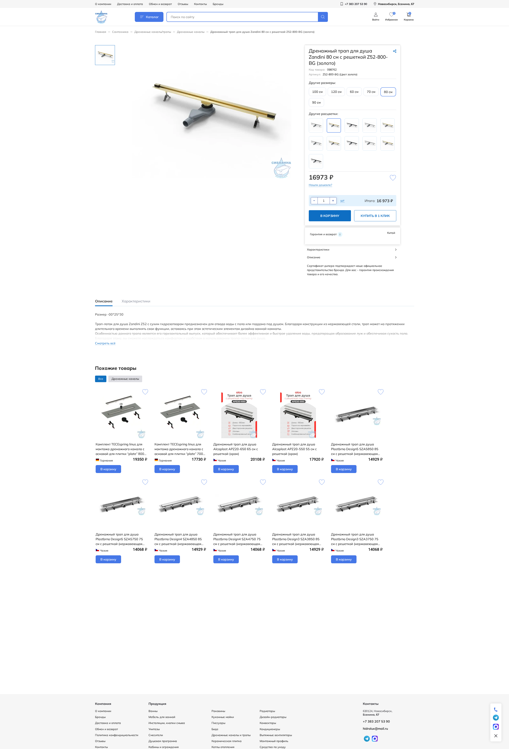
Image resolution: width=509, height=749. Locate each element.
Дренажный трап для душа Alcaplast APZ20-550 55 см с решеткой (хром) (294, 449)
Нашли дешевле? (320, 185)
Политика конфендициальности (116, 735)
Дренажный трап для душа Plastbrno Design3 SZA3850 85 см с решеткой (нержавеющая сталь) (296, 539)
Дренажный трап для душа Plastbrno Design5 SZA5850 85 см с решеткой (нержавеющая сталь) (354, 449)
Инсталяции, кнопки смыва (167, 723)
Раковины (218, 711)
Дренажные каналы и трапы (231, 735)
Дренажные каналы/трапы (152, 32)
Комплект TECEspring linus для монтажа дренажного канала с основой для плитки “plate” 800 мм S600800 (120, 449)
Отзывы (183, 4)
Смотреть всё (105, 343)
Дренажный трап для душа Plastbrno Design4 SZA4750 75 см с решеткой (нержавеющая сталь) (237, 539)
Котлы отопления (223, 747)
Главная (100, 32)
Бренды (218, 4)
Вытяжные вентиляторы (276, 735)
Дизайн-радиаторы (273, 717)
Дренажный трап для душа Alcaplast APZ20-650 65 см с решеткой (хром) (235, 449)
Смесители (156, 735)
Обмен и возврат (160, 4)
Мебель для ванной (162, 717)
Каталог (152, 17)
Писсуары (218, 723)
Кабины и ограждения (164, 747)
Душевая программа (163, 741)
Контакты (200, 4)
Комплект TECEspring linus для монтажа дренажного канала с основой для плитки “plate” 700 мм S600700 (178, 449)
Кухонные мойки (223, 717)
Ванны (153, 711)
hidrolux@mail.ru (375, 729)
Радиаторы (267, 711)
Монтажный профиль (274, 741)
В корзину (329, 216)
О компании (103, 4)
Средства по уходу (273, 747)
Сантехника (120, 32)
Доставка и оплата (130, 4)
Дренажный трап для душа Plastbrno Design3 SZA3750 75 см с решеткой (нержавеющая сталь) (354, 539)
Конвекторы (268, 723)
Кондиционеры (270, 729)
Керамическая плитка (227, 741)
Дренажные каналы (190, 32)
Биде (215, 729)
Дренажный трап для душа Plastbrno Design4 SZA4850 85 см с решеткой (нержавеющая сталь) (178, 539)
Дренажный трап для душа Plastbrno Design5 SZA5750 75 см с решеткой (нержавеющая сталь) (119, 539)
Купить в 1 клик (375, 216)
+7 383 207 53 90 (376, 721)
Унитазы (154, 729)
